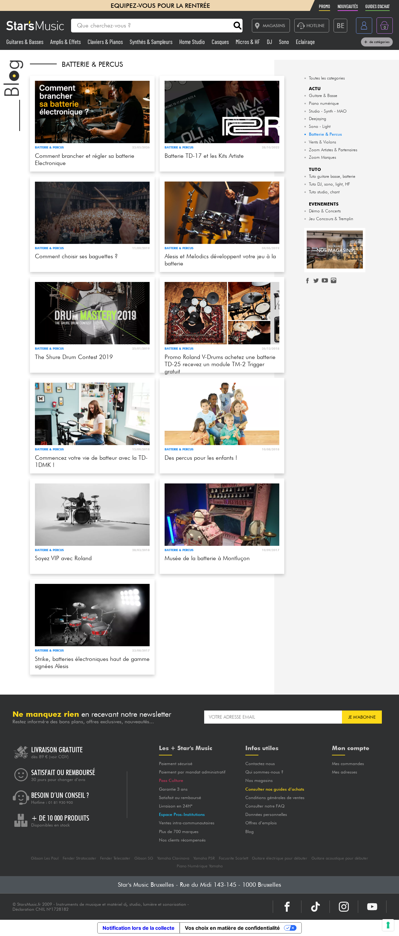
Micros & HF (248, 41)
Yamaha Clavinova (173, 858)
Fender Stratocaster (79, 858)
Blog (249, 831)
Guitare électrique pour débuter (279, 858)
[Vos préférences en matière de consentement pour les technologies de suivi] (388, 925)
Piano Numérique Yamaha (200, 866)
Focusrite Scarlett (233, 858)
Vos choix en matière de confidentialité (232, 928)
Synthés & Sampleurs (152, 41)
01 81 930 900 (60, 802)
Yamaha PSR (204, 858)
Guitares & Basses (25, 41)
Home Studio (192, 41)
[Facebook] (287, 907)
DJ (270, 41)
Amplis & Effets (66, 41)
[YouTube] (372, 907)
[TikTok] (315, 907)
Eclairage (305, 41)
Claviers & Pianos (106, 41)
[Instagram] (344, 907)
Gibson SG (143, 858)
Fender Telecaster (115, 858)
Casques (221, 41)
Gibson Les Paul (45, 858)
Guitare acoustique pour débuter (339, 858)
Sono (284, 41)
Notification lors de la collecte (139, 928)
